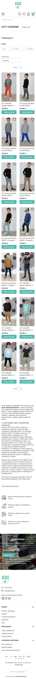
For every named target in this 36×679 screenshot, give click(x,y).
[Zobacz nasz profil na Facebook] (3, 598)
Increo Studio (20, 671)
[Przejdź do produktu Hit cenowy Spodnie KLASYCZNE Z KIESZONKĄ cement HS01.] (9, 176)
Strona (15, 67)
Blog (3, 623)
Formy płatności (7, 644)
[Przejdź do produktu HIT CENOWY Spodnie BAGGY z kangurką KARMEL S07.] (9, 311)
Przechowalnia (7, 636)
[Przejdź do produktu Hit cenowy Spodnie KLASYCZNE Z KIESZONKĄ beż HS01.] (27, 176)
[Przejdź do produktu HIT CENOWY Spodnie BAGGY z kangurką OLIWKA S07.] (27, 356)
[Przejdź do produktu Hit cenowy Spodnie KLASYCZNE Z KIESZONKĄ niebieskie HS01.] (9, 131)
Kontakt (4, 614)
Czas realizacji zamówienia (11, 650)
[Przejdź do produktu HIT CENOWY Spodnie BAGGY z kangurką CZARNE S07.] (9, 356)
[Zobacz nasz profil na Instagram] (6, 598)
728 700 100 (8, 587)
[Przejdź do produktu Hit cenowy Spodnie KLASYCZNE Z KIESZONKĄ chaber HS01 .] (27, 131)
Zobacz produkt (9, 112)
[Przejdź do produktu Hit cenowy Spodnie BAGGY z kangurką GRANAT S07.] (9, 266)
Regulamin (14, 559)
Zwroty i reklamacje (8, 611)
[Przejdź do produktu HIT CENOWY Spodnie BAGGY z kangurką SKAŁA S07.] (27, 266)
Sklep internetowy (16, 676)
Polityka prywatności (9, 617)
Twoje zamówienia (8, 630)
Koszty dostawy (7, 647)
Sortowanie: (5, 57)
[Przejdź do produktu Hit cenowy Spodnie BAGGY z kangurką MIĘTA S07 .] (9, 221)
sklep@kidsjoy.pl (9, 591)
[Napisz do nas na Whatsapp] (9, 598)
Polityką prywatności (20, 563)
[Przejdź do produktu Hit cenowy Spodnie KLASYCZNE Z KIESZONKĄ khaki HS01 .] (27, 87)
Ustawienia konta (7, 633)
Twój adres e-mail (8, 550)
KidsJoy (7, 19)
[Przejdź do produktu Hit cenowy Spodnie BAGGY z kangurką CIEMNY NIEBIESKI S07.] (27, 221)
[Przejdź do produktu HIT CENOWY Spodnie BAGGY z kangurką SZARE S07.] (27, 311)
